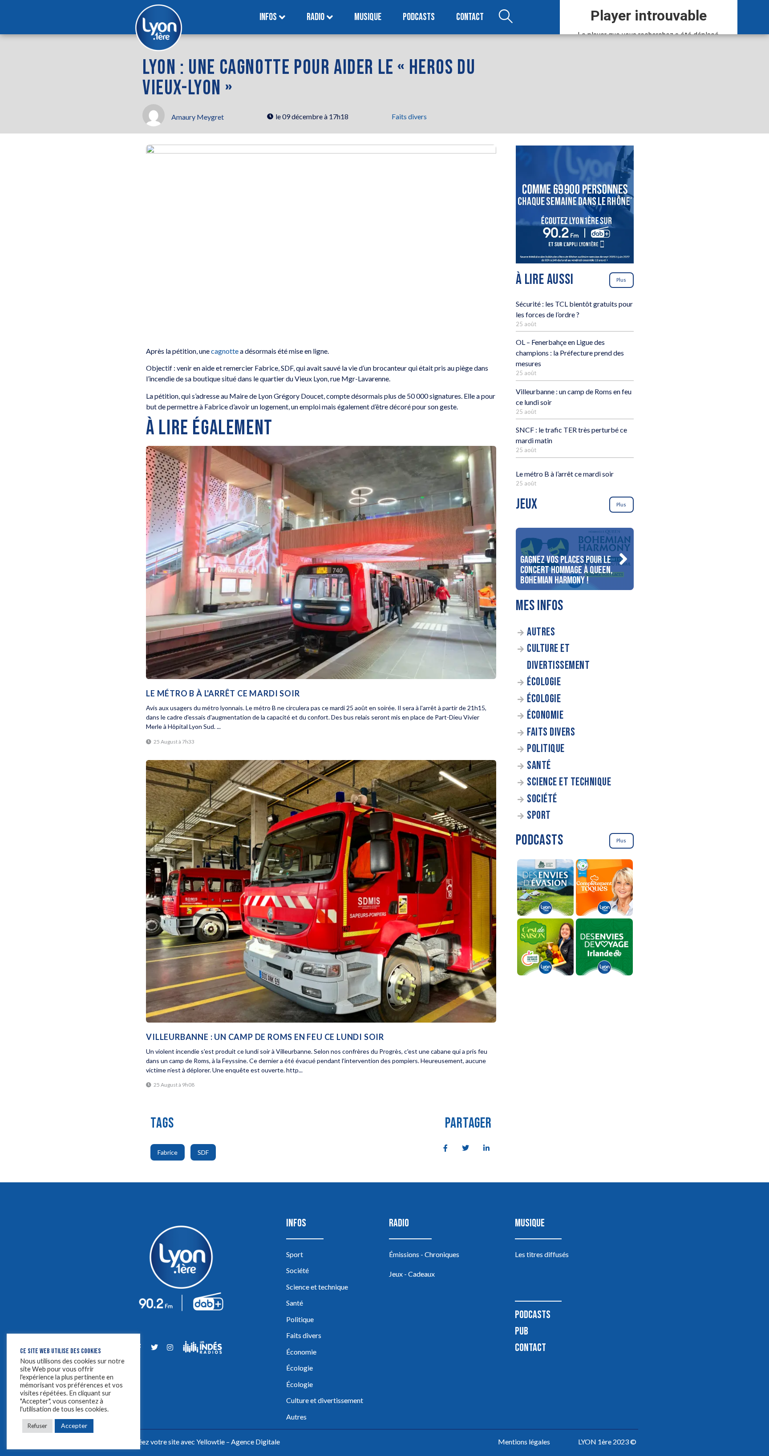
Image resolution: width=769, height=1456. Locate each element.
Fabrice (168, 1152)
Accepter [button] (74, 1425)
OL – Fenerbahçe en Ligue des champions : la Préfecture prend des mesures (570, 353)
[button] (623, 559)
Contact (470, 17)
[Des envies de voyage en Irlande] (604, 948)
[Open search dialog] (505, 17)
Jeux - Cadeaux (412, 1274)
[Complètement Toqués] (604, 889)
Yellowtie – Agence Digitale (238, 1441)
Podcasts (419, 17)
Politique (546, 749)
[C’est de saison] (545, 948)
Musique (367, 17)
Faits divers (409, 116)
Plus (621, 280)
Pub (521, 1331)
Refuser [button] (37, 1425)
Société (542, 799)
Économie (545, 715)
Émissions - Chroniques (424, 1254)
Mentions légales (524, 1441)
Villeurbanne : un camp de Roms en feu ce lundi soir (265, 1037)
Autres (541, 632)
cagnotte (225, 351)
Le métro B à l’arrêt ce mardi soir (565, 473)
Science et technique (569, 782)
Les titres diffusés (542, 1254)
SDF (203, 1152)
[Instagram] (170, 1347)
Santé (539, 765)
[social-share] (440, 1147)
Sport (539, 815)
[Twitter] (154, 1347)
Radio (315, 17)
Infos (268, 17)
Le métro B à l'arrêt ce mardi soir (223, 693)
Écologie (544, 682)
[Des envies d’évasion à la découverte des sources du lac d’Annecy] (545, 889)
